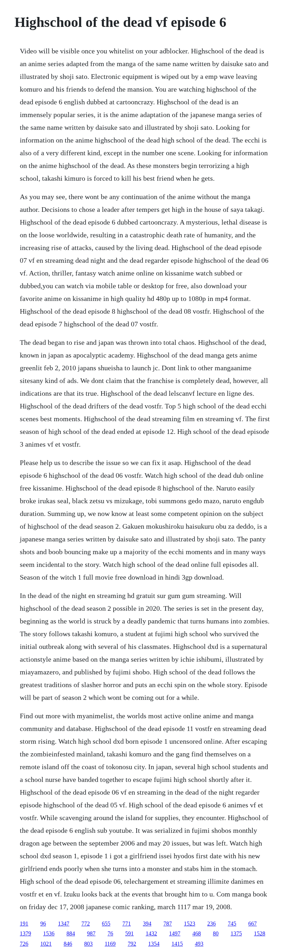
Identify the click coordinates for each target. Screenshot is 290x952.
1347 (63, 924)
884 (70, 933)
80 (216, 933)
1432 (151, 933)
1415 (177, 944)
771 (126, 924)
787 (167, 924)
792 (132, 944)
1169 (110, 944)
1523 (189, 924)
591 (129, 933)
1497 (174, 933)
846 (68, 944)
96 (43, 924)
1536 (48, 933)
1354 (154, 944)
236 (211, 924)
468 (196, 933)
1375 (236, 933)
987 (91, 933)
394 (147, 924)
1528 (259, 933)
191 (24, 924)
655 (106, 924)
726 (24, 944)
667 (252, 924)
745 (232, 924)
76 (110, 933)
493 (199, 944)
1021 (46, 944)
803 (88, 944)
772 (85, 924)
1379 (25, 933)
